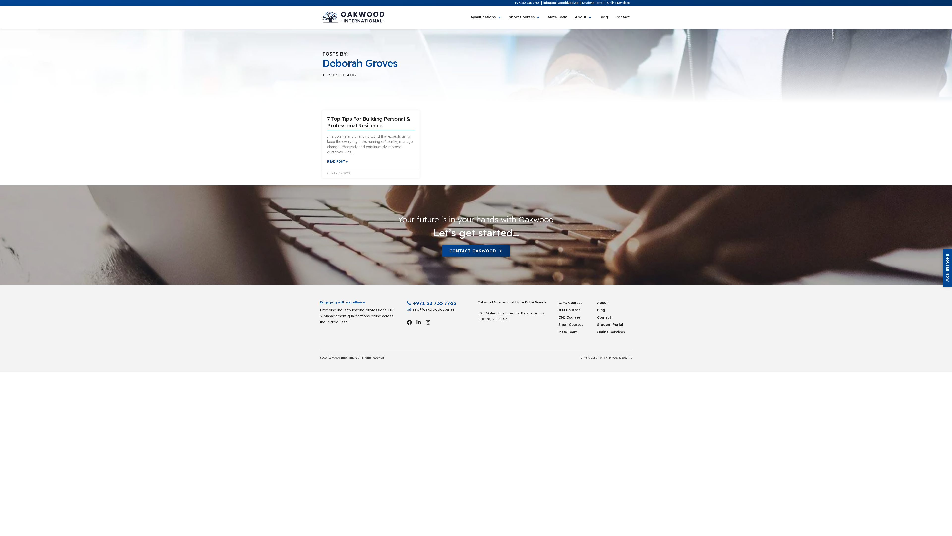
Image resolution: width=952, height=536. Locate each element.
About (602, 303)
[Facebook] (409, 322)
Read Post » (337, 161)
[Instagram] (428, 322)
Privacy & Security (620, 357)
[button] (947, 268)
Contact (604, 317)
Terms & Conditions (592, 357)
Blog (601, 310)
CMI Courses (569, 317)
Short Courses (570, 324)
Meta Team (568, 332)
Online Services (618, 3)
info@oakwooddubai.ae (560, 3)
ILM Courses (569, 310)
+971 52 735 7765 (527, 3)
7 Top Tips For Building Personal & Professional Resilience (368, 122)
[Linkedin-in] (418, 322)
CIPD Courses (570, 303)
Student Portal (592, 3)
